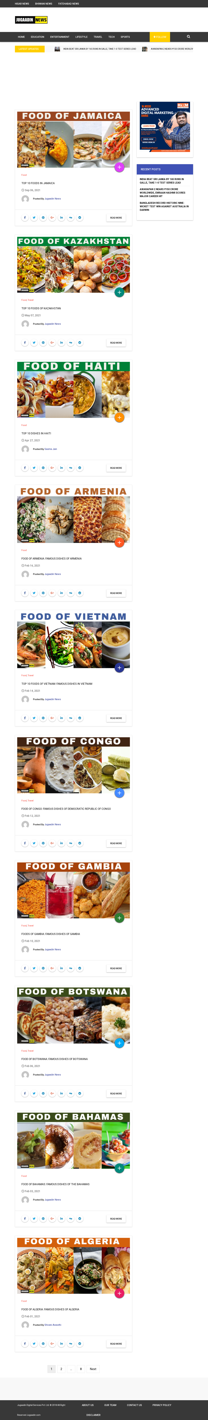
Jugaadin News (52, 198)
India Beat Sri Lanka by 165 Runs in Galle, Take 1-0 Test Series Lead (162, 181)
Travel (98, 36)
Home (21, 36)
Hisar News (22, 3)
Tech (111, 36)
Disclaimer (93, 1415)
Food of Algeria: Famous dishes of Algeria (50, 1309)
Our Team (110, 1405)
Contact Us (134, 1405)
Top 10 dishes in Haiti (36, 433)
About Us (88, 1405)
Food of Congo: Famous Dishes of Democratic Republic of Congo (66, 808)
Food (24, 175)
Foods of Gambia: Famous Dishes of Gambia (50, 934)
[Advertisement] (104, 79)
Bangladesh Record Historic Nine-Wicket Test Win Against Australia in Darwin (164, 206)
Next (93, 1369)
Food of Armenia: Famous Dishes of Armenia (51, 558)
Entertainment (59, 36)
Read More (116, 218)
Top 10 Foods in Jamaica (38, 183)
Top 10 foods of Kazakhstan (41, 308)
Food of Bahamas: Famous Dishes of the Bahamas (55, 1184)
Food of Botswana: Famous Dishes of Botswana (54, 1059)
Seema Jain (50, 449)
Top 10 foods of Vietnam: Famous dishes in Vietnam (56, 683)
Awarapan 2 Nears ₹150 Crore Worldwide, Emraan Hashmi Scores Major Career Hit (123, 49)
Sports (125, 36)
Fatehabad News (68, 3)
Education (37, 36)
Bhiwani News (43, 3)
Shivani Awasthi (52, 1324)
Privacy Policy (162, 1405)
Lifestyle (82, 36)
